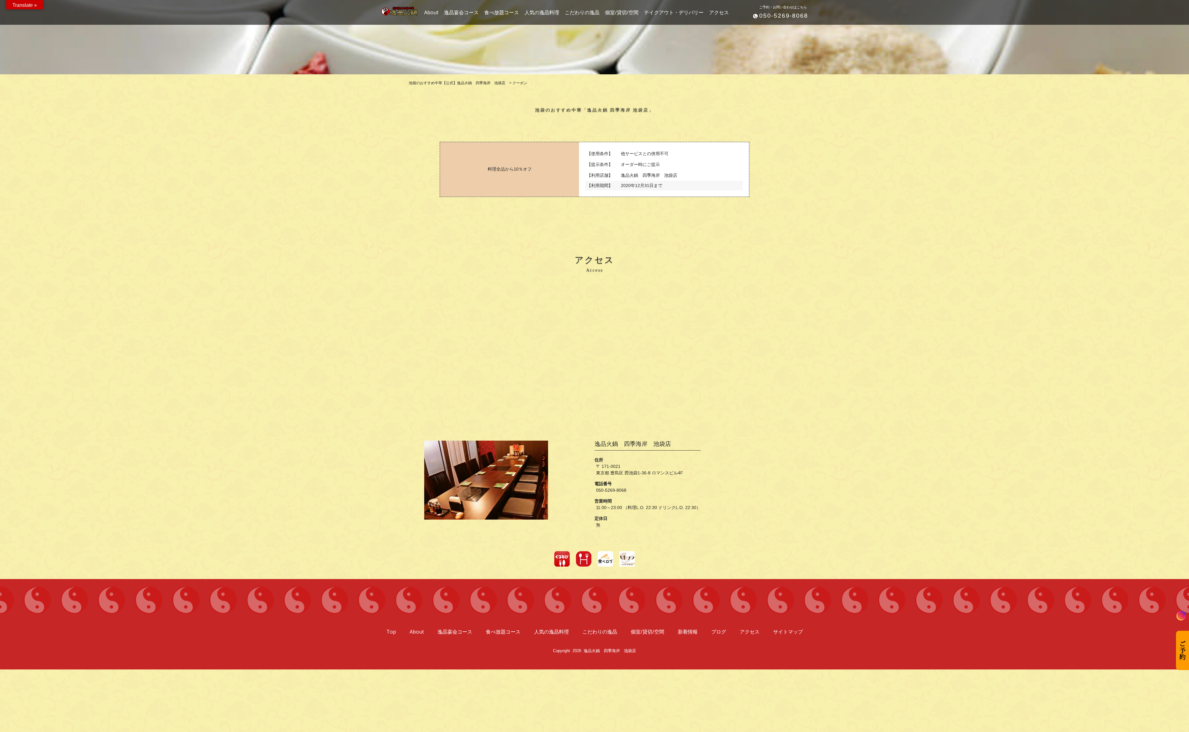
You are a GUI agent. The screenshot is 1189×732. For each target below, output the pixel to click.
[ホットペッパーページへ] (583, 559)
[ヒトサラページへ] (627, 559)
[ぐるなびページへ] (562, 559)
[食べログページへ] (605, 559)
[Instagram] (1181, 616)
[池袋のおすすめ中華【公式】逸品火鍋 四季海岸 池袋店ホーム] (396, 9)
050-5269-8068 (783, 15)
